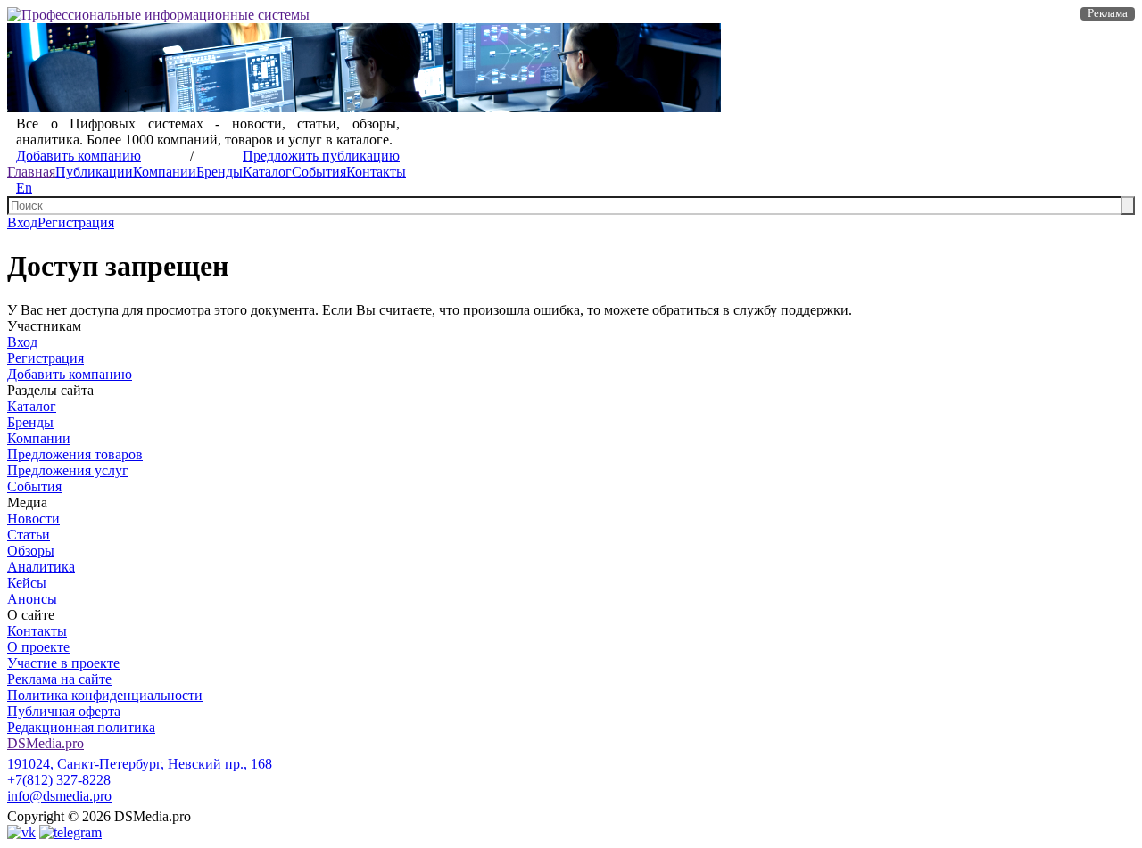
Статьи (28, 534)
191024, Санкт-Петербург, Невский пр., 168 (139, 763)
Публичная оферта (63, 711)
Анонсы (32, 598)
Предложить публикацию (321, 155)
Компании (164, 171)
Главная (31, 171)
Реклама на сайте (59, 679)
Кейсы (26, 582)
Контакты (376, 171)
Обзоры (30, 550)
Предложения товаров (75, 454)
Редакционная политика (81, 727)
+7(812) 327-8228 (59, 779)
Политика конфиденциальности (105, 695)
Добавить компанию (78, 155)
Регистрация (75, 222)
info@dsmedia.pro (59, 795)
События (319, 171)
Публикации (94, 171)
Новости (33, 518)
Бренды (219, 171)
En (24, 187)
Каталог (267, 171)
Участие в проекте (63, 663)
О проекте (38, 647)
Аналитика (41, 566)
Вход (22, 222)
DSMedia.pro (45, 743)
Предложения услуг (67, 470)
